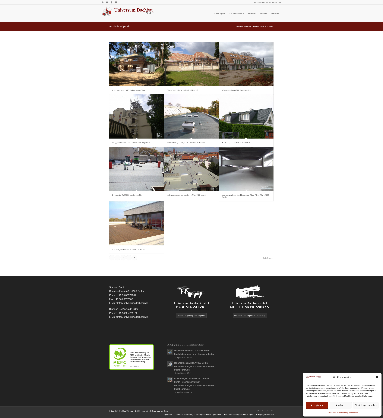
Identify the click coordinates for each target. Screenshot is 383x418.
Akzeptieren (317, 405)
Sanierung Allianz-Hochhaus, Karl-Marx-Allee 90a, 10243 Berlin (245, 196)
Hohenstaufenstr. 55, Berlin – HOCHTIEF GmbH (186, 195)
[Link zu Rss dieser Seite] (102, 2)
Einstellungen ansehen (366, 405)
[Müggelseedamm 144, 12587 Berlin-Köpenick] (136, 116)
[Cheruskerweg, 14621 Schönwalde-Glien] (136, 64)
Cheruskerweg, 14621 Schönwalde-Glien (128, 90)
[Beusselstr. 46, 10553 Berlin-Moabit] (136, 169)
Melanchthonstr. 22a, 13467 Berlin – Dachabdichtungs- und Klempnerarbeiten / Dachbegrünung (195, 366)
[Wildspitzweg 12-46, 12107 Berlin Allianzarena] (191, 116)
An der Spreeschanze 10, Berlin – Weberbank (130, 249)
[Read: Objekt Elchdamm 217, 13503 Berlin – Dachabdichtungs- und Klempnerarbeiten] (170, 351)
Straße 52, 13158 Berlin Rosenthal (236, 142)
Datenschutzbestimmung (338, 412)
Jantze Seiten (163, 411)
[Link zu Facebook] (111, 2)
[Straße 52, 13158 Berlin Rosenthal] (246, 116)
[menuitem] (219, 13)
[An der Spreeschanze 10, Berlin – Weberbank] (136, 223)
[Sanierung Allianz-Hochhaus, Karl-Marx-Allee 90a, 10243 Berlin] (246, 169)
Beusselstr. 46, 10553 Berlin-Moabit (127, 195)
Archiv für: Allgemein (119, 26)
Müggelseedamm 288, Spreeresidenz (236, 90)
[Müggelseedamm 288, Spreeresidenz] (246, 64)
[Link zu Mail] (107, 2)
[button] (377, 377)
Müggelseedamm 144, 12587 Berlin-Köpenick (131, 142)
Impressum (353, 412)
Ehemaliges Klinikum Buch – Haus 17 (182, 90)
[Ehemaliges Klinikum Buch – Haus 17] (191, 64)
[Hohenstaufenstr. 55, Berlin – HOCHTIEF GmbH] (191, 169)
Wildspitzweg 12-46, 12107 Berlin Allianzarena (186, 142)
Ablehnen (340, 405)
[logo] (128, 13)
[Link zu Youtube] (116, 2)
